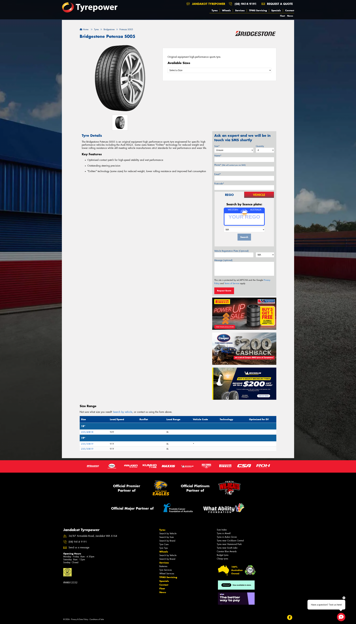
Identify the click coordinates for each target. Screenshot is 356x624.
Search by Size (166, 537)
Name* (217, 155)
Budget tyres (222, 555)
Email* (217, 174)
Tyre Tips (163, 548)
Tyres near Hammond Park (229, 544)
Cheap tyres (222, 558)
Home (85, 29)
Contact (289, 10)
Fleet (282, 15)
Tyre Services (165, 569)
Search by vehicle (122, 412)
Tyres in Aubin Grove (227, 537)
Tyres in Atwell (224, 533)
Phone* (230, 164)
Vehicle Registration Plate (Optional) (231, 250)
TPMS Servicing (258, 10)
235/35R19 (87, 443)
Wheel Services (166, 573)
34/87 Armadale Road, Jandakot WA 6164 (93, 536)
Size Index (222, 529)
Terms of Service (231, 283)
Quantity (260, 146)
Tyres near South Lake (227, 547)
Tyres (215, 10)
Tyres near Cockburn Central (230, 540)
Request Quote (224, 290)
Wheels (226, 10)
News (290, 15)
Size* (217, 146)
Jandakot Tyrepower (208, 4)
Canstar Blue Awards (227, 551)
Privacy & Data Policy (79, 619)
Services (240, 10)
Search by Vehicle (167, 533)
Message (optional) (223, 260)
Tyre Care (164, 544)
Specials (276, 10)
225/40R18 (87, 432)
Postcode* (219, 183)
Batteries (163, 566)
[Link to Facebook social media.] (289, 617)
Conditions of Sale (97, 619)
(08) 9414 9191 (246, 4)
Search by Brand (167, 540)
